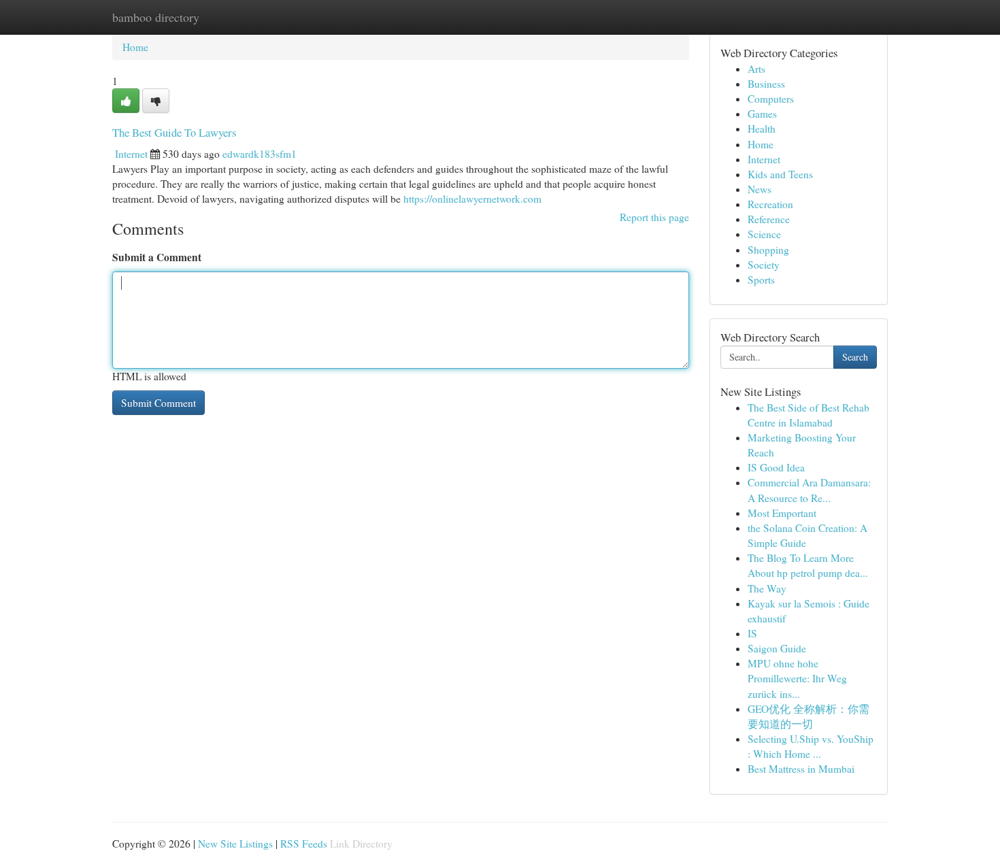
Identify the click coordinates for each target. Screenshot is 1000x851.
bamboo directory (155, 17)
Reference (769, 219)
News (759, 189)
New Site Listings (235, 843)
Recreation (770, 204)
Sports (761, 279)
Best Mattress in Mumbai (801, 768)
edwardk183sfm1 (259, 154)
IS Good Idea (776, 467)
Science (764, 234)
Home (135, 47)
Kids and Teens (780, 174)
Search (855, 356)
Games (762, 113)
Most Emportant (782, 513)
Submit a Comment (156, 257)
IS (752, 633)
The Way (767, 588)
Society (764, 264)
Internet (131, 154)
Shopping (768, 249)
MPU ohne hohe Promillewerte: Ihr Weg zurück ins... (797, 678)
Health (762, 128)
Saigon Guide (777, 648)
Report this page (654, 217)
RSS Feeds (303, 843)
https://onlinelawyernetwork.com (472, 198)
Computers (771, 98)
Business (766, 83)
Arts (756, 69)
